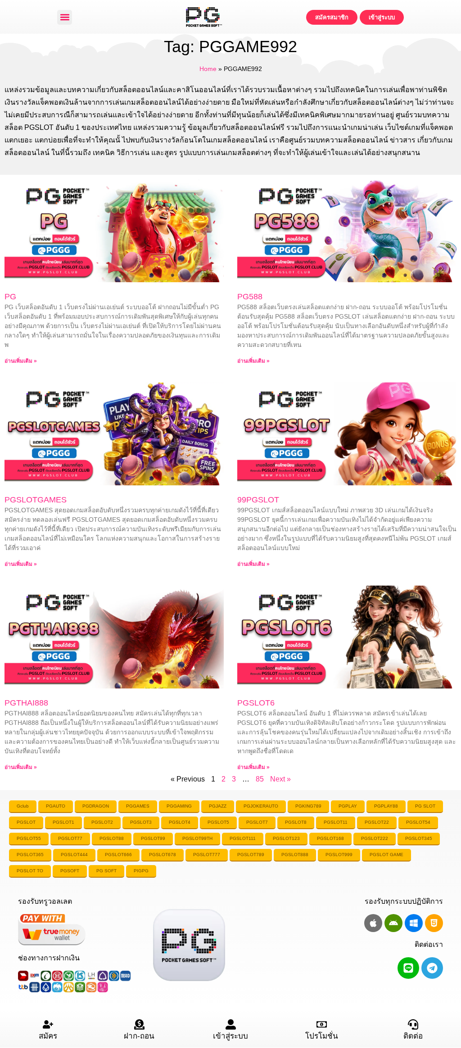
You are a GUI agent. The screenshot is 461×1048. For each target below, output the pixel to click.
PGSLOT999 (339, 854)
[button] (64, 17)
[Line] (408, 968)
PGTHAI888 (26, 702)
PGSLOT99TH (197, 838)
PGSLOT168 (330, 838)
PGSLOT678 (162, 854)
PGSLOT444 (74, 854)
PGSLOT (26, 822)
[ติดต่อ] (413, 1024)
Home (208, 69)
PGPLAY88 (386, 806)
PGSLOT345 (418, 838)
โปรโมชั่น (321, 1036)
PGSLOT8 (296, 822)
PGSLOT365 (30, 854)
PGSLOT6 (256, 702)
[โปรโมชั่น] (321, 1024)
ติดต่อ (413, 1036)
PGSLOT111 (243, 838)
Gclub (23, 806)
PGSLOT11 (336, 822)
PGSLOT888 (294, 854)
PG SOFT (106, 870)
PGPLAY (348, 806)
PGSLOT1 (63, 822)
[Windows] (414, 923)
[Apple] (373, 923)
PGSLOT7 (257, 822)
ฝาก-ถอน (139, 1036)
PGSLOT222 (374, 838)
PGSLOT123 (286, 838)
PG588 (249, 296)
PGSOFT (69, 870)
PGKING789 (308, 806)
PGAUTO (55, 806)
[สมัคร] (48, 1024)
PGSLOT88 (111, 838)
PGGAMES (137, 806)
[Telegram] (432, 968)
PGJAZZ (217, 806)
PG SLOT (425, 806)
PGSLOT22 (377, 822)
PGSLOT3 (141, 822)
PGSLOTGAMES (36, 499)
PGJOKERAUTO (261, 806)
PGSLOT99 (153, 838)
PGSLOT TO (30, 870)
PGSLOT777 (206, 854)
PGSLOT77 (70, 838)
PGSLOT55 (29, 838)
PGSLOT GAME (386, 854)
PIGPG (141, 870)
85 (260, 779)
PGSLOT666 (118, 854)
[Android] (393, 923)
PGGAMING (179, 806)
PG (10, 296)
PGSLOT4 (179, 822)
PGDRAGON (95, 806)
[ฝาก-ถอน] (139, 1024)
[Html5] (434, 923)
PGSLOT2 (102, 822)
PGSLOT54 (418, 822)
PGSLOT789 (250, 854)
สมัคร (48, 1036)
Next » (280, 779)
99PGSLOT (258, 499)
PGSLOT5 (218, 822)
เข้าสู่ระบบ (230, 1036)
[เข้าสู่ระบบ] (231, 1024)
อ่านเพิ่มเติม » (21, 361)
